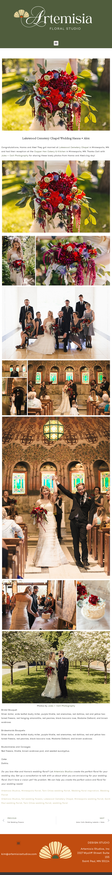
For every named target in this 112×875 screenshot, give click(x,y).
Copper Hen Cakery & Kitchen (50, 152)
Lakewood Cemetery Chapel (74, 147)
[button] (56, 43)
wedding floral (60, 803)
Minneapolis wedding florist (89, 799)
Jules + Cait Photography (14, 156)
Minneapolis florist (31, 791)
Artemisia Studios (63, 772)
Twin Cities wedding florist (56, 791)
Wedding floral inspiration (85, 791)
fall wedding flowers (31, 799)
